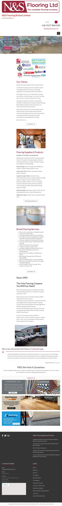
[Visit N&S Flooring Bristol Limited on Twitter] (5, 436)
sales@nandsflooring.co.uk (51, 28)
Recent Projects (37, 478)
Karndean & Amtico (38, 483)
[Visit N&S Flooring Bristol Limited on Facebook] (2, 436)
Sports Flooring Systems (39, 496)
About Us (35, 470)
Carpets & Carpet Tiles (39, 485)
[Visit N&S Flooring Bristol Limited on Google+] (8, 436)
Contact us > (7, 48)
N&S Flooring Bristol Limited (16, 15)
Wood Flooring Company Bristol (41, 490)
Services (35, 472)
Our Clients (36, 475)
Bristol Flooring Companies (39, 448)
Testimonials (35, 349)
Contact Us (36, 493)
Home (34, 467)
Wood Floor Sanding (38, 488)
